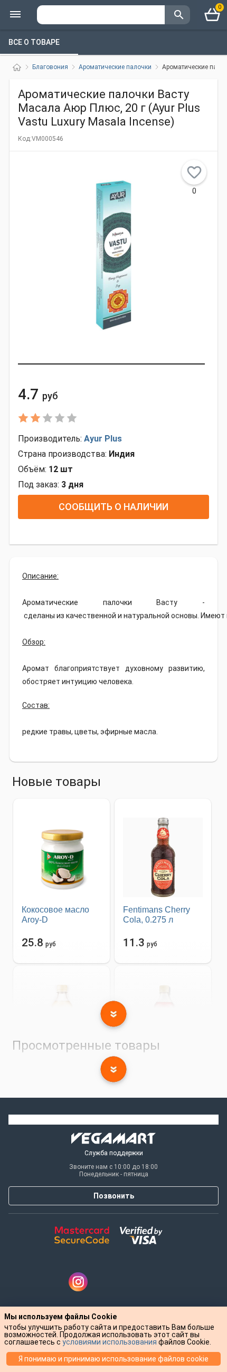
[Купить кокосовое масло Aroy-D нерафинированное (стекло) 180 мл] (61, 857)
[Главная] (17, 67)
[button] (111, 364)
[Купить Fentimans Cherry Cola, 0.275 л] (163, 857)
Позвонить (113, 1196)
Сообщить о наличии (113, 506)
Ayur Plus (103, 439)
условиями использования (109, 1342)
